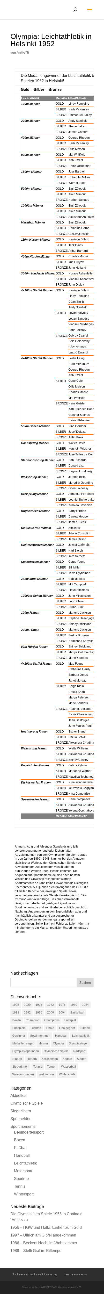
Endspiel (70, 1020)
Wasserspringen (23, 1074)
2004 (62, 1012)
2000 (50, 1012)
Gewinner (18, 1035)
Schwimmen (50, 1059)
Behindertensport (29, 1132)
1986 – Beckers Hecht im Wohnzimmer (43, 1243)
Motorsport (23, 1171)
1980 (73, 1004)
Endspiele (19, 1028)
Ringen (17, 1059)
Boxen (16, 1020)
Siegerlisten (20, 1111)
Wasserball (68, 1066)
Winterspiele (67, 1074)
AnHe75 (23, 52)
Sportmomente (23, 1126)
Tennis (37, 1066)
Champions (51, 1020)
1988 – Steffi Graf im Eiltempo (35, 1251)
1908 (15, 1004)
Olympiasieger (78, 1043)
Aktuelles (18, 1095)
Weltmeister (46, 1074)
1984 (85, 1004)
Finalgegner (67, 1028)
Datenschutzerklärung (35, 1274)
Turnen (51, 1066)
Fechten (35, 1028)
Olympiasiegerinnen (25, 1051)
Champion (32, 1020)
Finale (50, 1028)
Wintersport (24, 1194)
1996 (39, 1012)
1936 (39, 1004)
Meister (43, 1043)
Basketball (77, 1012)
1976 (62, 1004)
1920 (27, 1004)
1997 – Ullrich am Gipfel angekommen (43, 1235)
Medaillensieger (23, 1043)
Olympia (58, 1043)
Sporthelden (20, 1119)
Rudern (32, 1059)
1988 (15, 1012)
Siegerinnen (20, 1066)
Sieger (81, 1059)
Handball (61, 1035)
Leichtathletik (80, 1035)
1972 (50, 1004)
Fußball (85, 1028)
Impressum (76, 1274)
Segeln (67, 1059)
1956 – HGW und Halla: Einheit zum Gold (46, 1227)
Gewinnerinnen (40, 1035)
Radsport (79, 1051)
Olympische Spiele (56, 1051)
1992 (27, 1012)
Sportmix (21, 1179)
